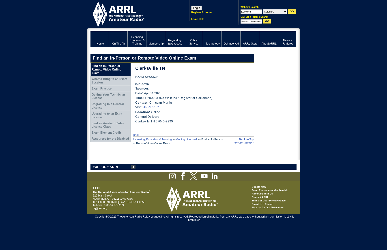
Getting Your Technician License (108, 96)
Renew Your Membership (273, 190)
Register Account (201, 12)
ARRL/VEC (151, 107)
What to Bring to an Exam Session (109, 80)
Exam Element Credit (106, 132)
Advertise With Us (262, 193)
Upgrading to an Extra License (107, 115)
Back (136, 135)
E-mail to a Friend (262, 204)
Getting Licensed (186, 139)
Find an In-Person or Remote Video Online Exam (106, 69)
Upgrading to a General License (108, 105)
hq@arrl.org (100, 208)
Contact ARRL (260, 197)
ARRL (134, 13)
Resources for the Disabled (110, 138)
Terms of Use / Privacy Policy (269, 200)
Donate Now (259, 187)
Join (254, 190)
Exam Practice (102, 88)
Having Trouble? (244, 143)
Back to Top (246, 139)
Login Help (197, 19)
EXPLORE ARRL (106, 167)
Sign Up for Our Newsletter (268, 207)
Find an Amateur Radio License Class (108, 125)
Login (196, 8)
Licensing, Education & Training (152, 139)
